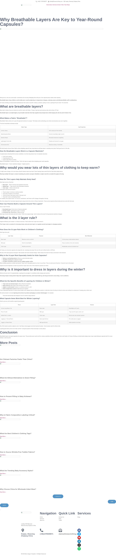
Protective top (6, 212)
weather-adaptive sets (13, 326)
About (50, 4)
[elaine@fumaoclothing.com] (60, 530)
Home (47, 4)
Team (65, 4)
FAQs (62, 4)
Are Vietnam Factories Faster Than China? (16, 359)
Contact (59, 4)
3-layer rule (25, 265)
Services (55, 4)
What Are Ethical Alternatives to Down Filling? (18, 378)
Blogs (68, 4)
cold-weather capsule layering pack (15, 301)
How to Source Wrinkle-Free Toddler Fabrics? (17, 452)
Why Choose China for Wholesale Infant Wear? (18, 489)
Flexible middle (6, 210)
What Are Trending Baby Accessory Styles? (16, 471)
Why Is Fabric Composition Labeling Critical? (17, 415)
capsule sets (14, 250)
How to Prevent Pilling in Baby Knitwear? (16, 396)
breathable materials (9, 123)
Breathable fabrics (4, 121)
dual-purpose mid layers (12, 252)
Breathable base (7, 209)
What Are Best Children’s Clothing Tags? (15, 433)
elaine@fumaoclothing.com (69, 534)
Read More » (3, 362)
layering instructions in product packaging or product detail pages (30, 293)
